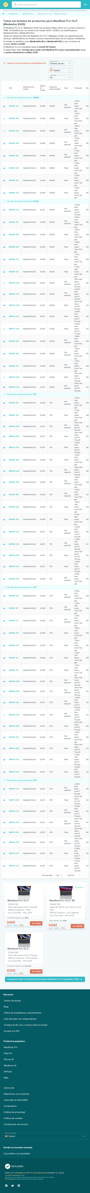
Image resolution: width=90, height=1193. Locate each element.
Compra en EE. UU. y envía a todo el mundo (25, 1025)
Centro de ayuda (12, 1000)
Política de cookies (13, 1118)
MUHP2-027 (14, 596)
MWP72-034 (14, 305)
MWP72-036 (14, 748)
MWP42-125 (14, 532)
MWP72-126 (14, 759)
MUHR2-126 (14, 415)
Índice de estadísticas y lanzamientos (22, 1013)
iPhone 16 (9, 1059)
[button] (60, 63)
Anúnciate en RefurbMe (16, 1100)
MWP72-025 (14, 436)
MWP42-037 (14, 822)
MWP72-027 (14, 832)
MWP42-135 (14, 544)
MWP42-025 (14, 471)
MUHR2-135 (14, 272)
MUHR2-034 (14, 118)
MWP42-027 (14, 842)
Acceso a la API (11, 1031)
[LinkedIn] (18, 1185)
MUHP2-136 (14, 494)
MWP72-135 (14, 566)
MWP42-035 (14, 426)
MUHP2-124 (14, 156)
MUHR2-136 (14, 519)
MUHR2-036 (14, 460)
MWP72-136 (14, 772)
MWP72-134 (14, 329)
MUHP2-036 (14, 579)
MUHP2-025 (14, 341)
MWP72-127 (14, 853)
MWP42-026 (14, 681)
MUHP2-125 (14, 366)
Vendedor (53, 75)
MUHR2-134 (14, 193)
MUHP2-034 (14, 143)
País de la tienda (10, 1133)
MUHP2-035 (14, 353)
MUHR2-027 (14, 633)
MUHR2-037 (14, 645)
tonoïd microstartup (12, 1175)
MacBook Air (10, 1065)
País (51, 68)
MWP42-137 (14, 811)
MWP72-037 (14, 800)
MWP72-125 (14, 447)
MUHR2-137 (13, 670)
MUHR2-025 (14, 234)
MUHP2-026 (14, 482)
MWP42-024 (14, 283)
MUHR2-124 (14, 180)
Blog (6, 1006)
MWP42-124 (14, 210)
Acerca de (9, 1088)
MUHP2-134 (14, 106)
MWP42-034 (14, 387)
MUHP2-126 (14, 403)
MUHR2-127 (13, 658)
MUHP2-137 (13, 621)
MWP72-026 (14, 726)
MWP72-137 (14, 866)
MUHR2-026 (14, 507)
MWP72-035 (14, 555)
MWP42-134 (14, 294)
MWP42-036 (14, 691)
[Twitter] (12, 1185)
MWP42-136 (14, 715)
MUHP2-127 (13, 608)
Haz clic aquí (54, 10)
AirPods (8, 1071)
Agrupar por (54, 61)
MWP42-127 (14, 789)
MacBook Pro (10, 1047)
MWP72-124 (14, 316)
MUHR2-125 (14, 259)
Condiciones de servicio (16, 1124)
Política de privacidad (14, 1112)
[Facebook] (6, 1185)
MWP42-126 (14, 702)
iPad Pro (8, 1053)
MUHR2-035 (14, 247)
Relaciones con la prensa (16, 1094)
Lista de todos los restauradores (20, 1019)
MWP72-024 (14, 377)
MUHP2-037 (14, 737)
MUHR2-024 (14, 168)
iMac (6, 1077)
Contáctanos (10, 1106)
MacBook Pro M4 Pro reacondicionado (31, 1173)
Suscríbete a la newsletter (17, 1153)
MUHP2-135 (14, 222)
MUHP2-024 (14, 131)
